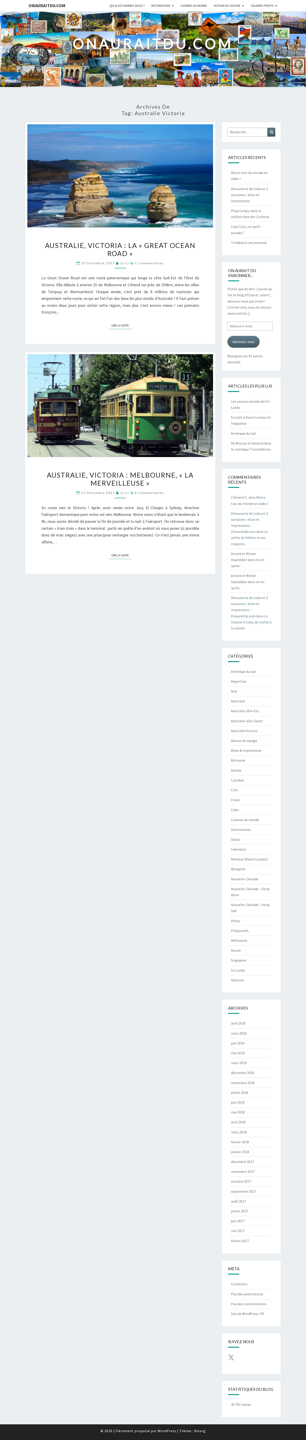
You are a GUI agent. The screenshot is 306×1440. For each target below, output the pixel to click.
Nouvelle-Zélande (244, 879)
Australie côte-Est (245, 711)
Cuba (235, 809)
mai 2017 (238, 1230)
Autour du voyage (227, 6)
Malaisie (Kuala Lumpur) (249, 859)
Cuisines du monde (194, 6)
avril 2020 (238, 1023)
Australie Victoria (244, 730)
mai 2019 (238, 1053)
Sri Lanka (238, 970)
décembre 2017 (242, 1161)
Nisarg (200, 1431)
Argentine (238, 681)
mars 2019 (239, 1063)
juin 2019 (237, 1043)
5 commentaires (149, 263)
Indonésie (238, 849)
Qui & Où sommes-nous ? (127, 6)
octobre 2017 (241, 1181)
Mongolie (238, 869)
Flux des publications (247, 1294)
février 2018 (240, 1142)
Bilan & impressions (246, 750)
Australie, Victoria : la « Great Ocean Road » (120, 249)
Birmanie (238, 760)
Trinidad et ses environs (249, 242)
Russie (236, 950)
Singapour (239, 960)
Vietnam (237, 980)
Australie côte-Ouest (247, 721)
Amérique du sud (243, 433)
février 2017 (240, 1241)
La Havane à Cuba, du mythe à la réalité (251, 622)
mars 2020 (239, 1033)
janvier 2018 (240, 1152)
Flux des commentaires (248, 1304)
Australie (238, 701)
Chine (235, 800)
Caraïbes (237, 780)
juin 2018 (237, 1102)
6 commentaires (149, 493)
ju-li (124, 263)
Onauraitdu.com (47, 5)
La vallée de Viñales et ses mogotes (249, 537)
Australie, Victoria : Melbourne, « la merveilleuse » (120, 479)
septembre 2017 (243, 1191)
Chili (234, 790)
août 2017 (238, 1201)
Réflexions (239, 940)
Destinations (160, 6)
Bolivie (236, 770)
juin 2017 (237, 1221)
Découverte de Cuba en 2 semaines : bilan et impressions (249, 194)
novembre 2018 (242, 1082)
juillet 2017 (239, 1211)
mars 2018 (239, 1132)
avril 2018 (238, 1122)
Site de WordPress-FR (247, 1313)
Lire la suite (121, 325)
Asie (234, 691)
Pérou (235, 921)
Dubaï (235, 839)
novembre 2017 (242, 1171)
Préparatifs (240, 930)
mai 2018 (238, 1112)
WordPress (167, 1431)
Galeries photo (262, 6)
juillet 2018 (239, 1092)
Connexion (239, 1284)
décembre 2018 (242, 1072)
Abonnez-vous (243, 341)
